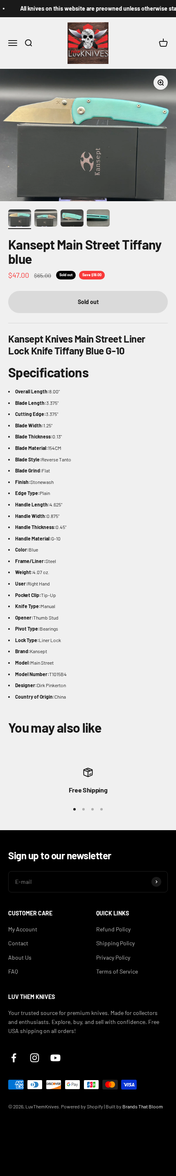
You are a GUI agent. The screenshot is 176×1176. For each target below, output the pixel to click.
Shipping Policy (115, 943)
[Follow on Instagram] (34, 1057)
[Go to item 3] (72, 219)
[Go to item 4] (98, 219)
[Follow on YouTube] (55, 1057)
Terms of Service (117, 971)
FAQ (13, 971)
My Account (22, 929)
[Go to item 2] (45, 219)
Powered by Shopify (82, 1106)
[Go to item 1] (19, 219)
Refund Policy (113, 929)
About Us (20, 957)
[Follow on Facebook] (13, 1057)
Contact (18, 943)
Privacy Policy (113, 957)
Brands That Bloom (142, 1106)
